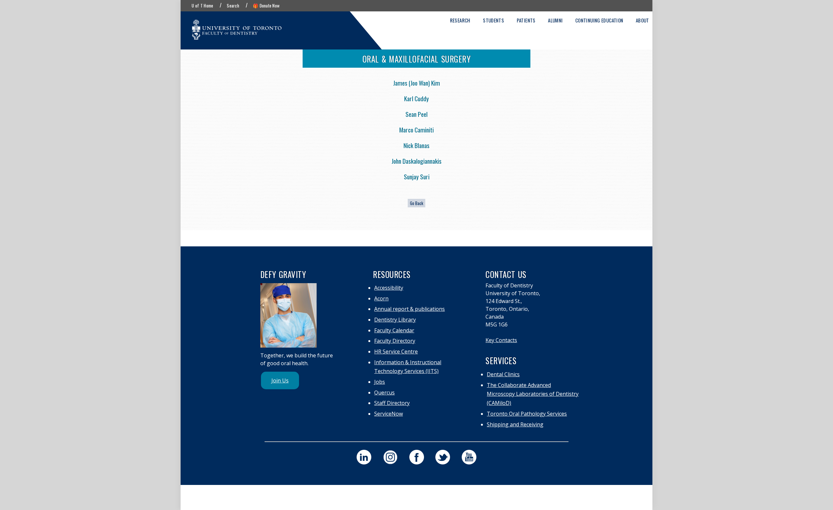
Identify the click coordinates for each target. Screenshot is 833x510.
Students (493, 20)
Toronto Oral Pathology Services (527, 413)
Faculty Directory (394, 340)
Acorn (381, 298)
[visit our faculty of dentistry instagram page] (390, 457)
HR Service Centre (396, 351)
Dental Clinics (503, 374)
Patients (526, 20)
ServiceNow (388, 413)
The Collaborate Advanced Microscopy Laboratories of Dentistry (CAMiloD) (533, 394)
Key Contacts (501, 340)
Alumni (555, 20)
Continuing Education (599, 20)
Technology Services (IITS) (406, 371)
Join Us (280, 380)
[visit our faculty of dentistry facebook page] (416, 457)
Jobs (379, 381)
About (642, 20)
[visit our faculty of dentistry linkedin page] (364, 457)
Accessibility (388, 287)
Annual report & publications (409, 308)
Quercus (384, 392)
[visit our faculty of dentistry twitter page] (442, 457)
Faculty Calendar (394, 330)
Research (460, 20)
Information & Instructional (407, 362)
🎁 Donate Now (266, 5)
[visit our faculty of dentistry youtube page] (469, 457)
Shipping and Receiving (515, 424)
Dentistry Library (395, 319)
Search (233, 5)
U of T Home (202, 5)
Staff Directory (392, 403)
